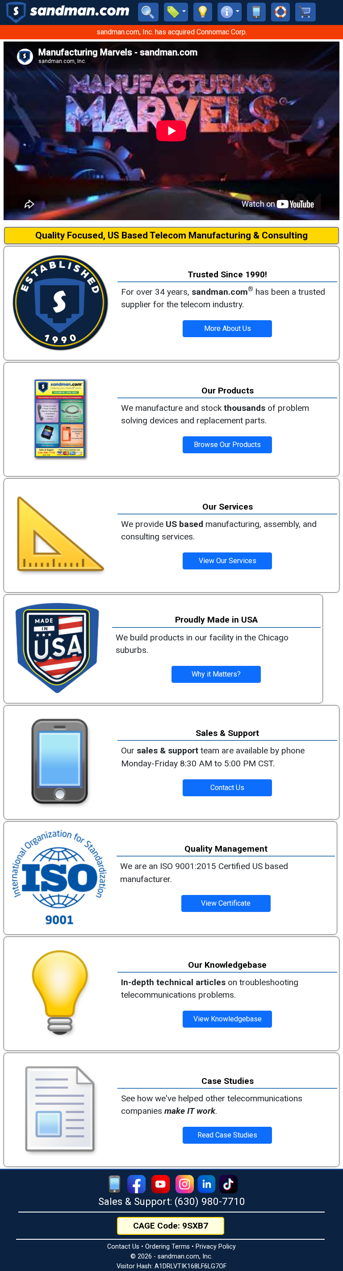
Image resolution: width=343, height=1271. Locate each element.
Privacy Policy (216, 1246)
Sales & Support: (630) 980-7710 (171, 1201)
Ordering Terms (167, 1246)
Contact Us (123, 1246)
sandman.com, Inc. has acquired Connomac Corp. (171, 32)
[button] (176, 12)
